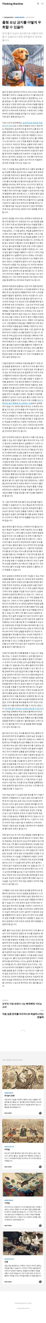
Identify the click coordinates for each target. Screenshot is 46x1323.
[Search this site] (38, 3)
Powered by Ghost (23, 1308)
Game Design (19, 17)
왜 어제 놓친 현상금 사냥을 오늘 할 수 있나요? (24, 708)
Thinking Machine (12, 3)
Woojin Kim (8, 17)
